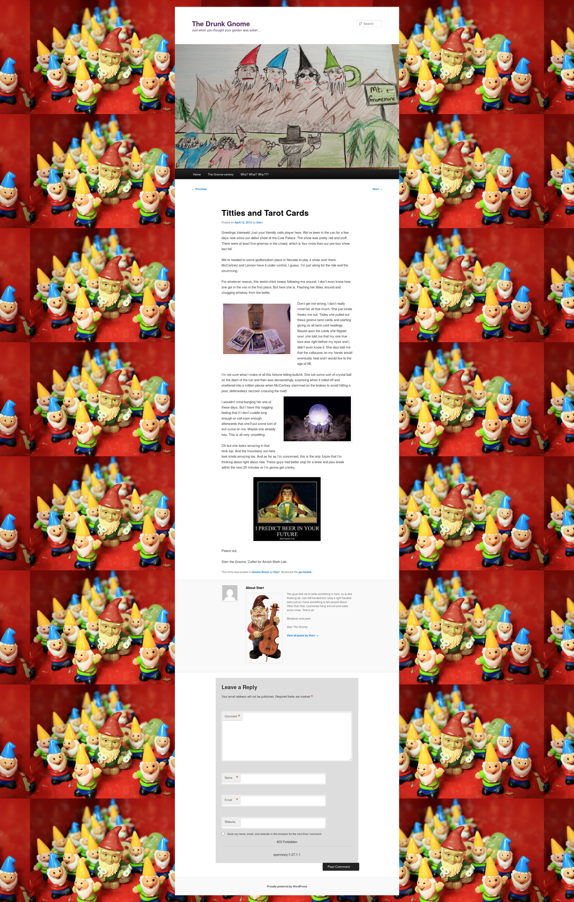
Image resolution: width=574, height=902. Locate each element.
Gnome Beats (260, 572)
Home (197, 174)
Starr (259, 222)
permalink (305, 572)
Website (230, 822)
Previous (199, 189)
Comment (232, 716)
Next (377, 189)
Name (231, 777)
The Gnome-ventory (221, 174)
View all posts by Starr (303, 635)
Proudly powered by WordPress (287, 886)
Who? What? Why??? (255, 174)
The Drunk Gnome (221, 23)
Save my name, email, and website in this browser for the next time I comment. (274, 834)
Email (231, 799)
